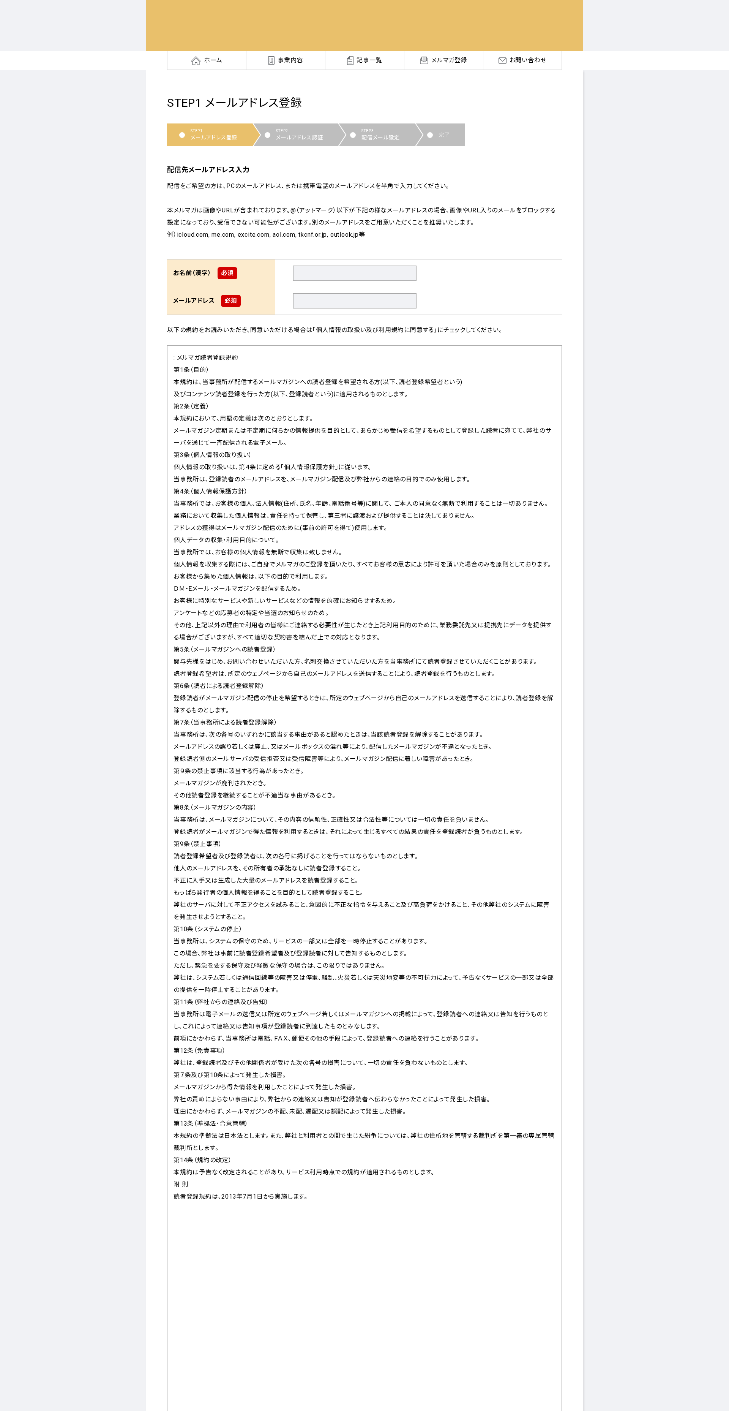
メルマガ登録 (449, 60)
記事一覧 (369, 60)
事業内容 (290, 60)
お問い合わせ (528, 60)
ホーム (213, 60)
